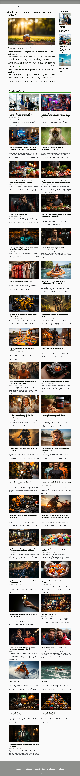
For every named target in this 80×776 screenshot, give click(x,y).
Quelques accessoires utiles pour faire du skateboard (23, 516)
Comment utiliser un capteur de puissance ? (56, 382)
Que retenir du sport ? (49, 614)
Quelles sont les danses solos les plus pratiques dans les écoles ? (21, 416)
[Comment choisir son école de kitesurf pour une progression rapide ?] (65, 59)
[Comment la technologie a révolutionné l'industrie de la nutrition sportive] (24, 169)
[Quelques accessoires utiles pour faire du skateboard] (24, 504)
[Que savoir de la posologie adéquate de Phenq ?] (56, 569)
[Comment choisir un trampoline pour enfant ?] (24, 336)
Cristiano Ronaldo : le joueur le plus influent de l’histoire (24, 745)
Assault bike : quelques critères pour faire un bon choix (23, 449)
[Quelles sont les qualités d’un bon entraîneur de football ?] (24, 569)
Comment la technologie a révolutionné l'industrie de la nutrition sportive (23, 182)
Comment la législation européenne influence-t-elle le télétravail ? (64, 28)
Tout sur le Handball (48, 713)
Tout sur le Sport (15, 713)
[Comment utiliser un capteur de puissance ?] (56, 370)
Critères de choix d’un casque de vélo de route (55, 315)
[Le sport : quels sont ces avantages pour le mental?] (56, 537)
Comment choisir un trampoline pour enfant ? (22, 349)
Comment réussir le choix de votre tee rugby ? (56, 483)
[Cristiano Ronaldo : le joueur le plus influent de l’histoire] (24, 733)
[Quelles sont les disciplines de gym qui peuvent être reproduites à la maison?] (24, 537)
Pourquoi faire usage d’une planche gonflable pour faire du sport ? (53, 282)
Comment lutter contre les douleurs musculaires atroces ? (53, 416)
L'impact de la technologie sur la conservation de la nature (52, 148)
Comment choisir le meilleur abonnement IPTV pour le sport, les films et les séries (23, 148)
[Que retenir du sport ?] (56, 603)
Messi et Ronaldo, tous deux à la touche (54, 648)
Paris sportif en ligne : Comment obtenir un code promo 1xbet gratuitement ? (24, 248)
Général (36, 2)
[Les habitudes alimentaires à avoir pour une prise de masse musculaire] (56, 203)
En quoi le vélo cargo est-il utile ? (20, 482)
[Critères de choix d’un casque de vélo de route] (56, 303)
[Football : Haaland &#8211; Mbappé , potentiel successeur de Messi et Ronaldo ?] (24, 636)
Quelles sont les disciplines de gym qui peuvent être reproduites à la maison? (22, 550)
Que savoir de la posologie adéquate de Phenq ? (54, 582)
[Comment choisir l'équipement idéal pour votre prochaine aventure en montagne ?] (65, 39)
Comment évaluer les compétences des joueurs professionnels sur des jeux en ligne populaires (56, 115)
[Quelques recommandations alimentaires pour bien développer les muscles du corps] (56, 169)
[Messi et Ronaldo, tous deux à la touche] (56, 636)
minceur (18, 66)
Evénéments (28, 2)
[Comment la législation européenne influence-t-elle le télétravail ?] (65, 18)
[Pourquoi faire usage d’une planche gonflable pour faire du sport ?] (56, 270)
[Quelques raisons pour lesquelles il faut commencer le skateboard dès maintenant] (56, 504)
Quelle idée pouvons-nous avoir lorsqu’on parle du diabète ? (23, 615)
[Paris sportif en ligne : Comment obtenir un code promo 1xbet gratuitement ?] (24, 236)
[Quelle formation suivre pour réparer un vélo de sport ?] (24, 303)
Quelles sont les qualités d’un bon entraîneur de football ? (24, 582)
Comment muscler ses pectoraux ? (53, 248)
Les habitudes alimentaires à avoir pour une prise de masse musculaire (56, 215)
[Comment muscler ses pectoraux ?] (56, 236)
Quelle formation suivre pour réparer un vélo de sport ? (23, 315)
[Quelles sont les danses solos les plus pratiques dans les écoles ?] (24, 403)
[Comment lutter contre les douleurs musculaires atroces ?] (56, 403)
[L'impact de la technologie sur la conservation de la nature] (56, 136)
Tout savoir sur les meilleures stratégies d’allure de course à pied (23, 382)
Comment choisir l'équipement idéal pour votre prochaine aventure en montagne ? (65, 49)
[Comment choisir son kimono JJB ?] (24, 270)
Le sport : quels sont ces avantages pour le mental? (55, 550)
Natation (44, 681)
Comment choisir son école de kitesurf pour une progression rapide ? (65, 69)
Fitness (5, 2)
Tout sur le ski (14, 681)
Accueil (8, 6)
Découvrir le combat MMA (18, 214)
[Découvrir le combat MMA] (24, 203)
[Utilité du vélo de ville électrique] (56, 336)
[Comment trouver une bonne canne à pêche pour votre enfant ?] (56, 437)
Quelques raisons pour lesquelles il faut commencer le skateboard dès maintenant (55, 516)
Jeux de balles (19, 2)
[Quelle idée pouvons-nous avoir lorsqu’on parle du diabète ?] (24, 603)
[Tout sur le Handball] (56, 701)
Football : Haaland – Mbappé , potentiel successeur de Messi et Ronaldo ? (22, 648)
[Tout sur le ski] (24, 670)
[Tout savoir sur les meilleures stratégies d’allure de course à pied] (24, 370)
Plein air (11, 2)
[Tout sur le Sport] (24, 701)
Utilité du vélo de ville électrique (52, 348)
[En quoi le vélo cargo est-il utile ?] (24, 470)
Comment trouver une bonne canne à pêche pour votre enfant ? (56, 449)
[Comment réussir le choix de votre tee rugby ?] (56, 470)
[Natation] (56, 670)
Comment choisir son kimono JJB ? (21, 281)
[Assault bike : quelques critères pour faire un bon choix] (24, 437)
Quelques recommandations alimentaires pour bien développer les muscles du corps (56, 182)
